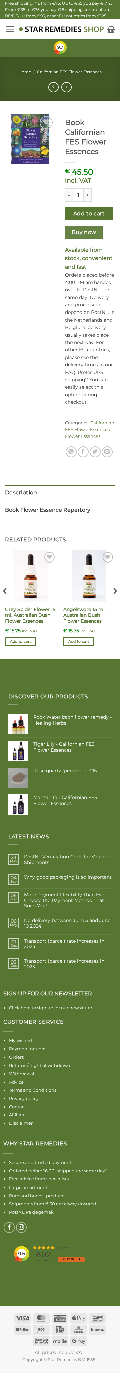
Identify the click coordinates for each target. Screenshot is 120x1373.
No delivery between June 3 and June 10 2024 (67, 923)
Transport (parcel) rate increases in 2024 (64, 944)
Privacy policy (24, 1098)
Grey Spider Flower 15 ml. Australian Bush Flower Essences (30, 615)
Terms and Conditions (32, 1090)
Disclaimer (21, 1123)
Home (24, 71)
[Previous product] (66, 87)
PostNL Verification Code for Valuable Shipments (67, 859)
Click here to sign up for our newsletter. (51, 1007)
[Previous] (5, 604)
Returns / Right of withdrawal (40, 1065)
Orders (16, 1057)
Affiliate (17, 1114)
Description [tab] (21, 492)
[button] (10, 29)
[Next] (115, 604)
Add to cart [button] (20, 641)
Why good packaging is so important (68, 877)
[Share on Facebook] (83, 451)
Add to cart (89, 213)
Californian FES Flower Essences (69, 71)
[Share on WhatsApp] (71, 451)
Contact (17, 1106)
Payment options (27, 1048)
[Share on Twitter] (95, 451)
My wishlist (21, 1040)
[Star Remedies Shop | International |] (61, 29)
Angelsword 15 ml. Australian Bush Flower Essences (84, 615)
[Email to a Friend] (107, 451)
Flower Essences (82, 436)
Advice (16, 1082)
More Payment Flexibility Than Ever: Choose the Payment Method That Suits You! (65, 900)
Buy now (84, 232)
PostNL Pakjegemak (31, 1212)
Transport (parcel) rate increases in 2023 (64, 964)
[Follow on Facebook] (9, 1227)
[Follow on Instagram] (21, 1227)
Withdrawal (21, 1073)
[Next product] (53, 87)
